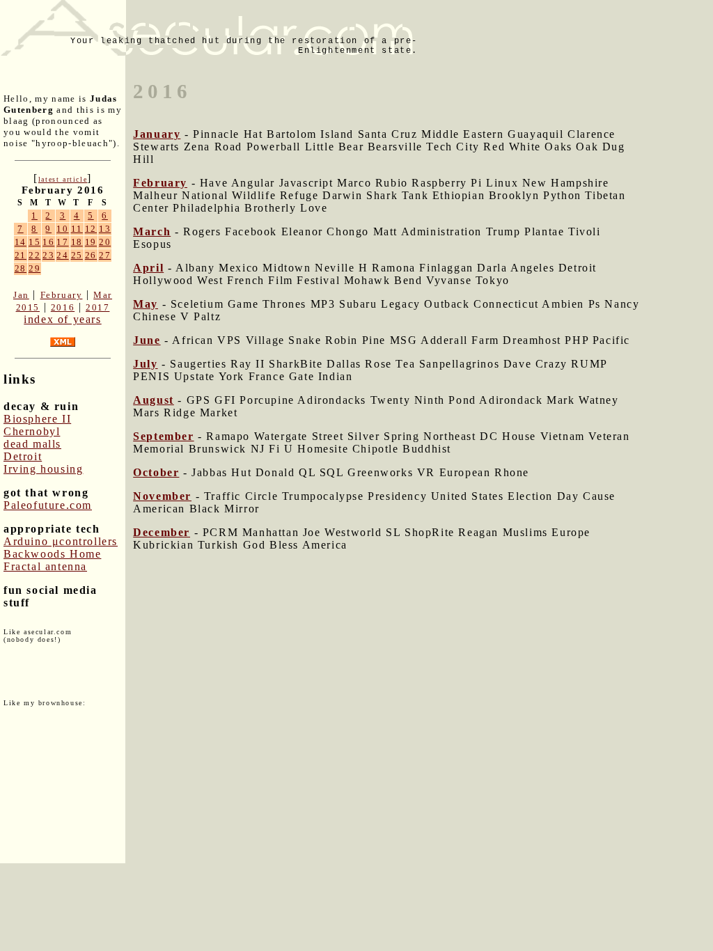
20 (105, 242)
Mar (102, 295)
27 (105, 255)
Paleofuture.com (47, 505)
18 (77, 242)
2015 (28, 307)
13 (105, 228)
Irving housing (43, 469)
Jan (21, 295)
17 (62, 242)
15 (34, 242)
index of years (62, 319)
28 (20, 268)
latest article (62, 179)
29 (34, 268)
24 (62, 255)
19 (91, 242)
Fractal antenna (45, 566)
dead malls (32, 444)
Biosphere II (37, 419)
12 (91, 228)
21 (20, 255)
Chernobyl (31, 431)
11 (77, 228)
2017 (97, 307)
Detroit (22, 456)
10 (62, 228)
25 (77, 255)
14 (20, 242)
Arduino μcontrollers (60, 541)
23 (48, 255)
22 (34, 255)
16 (48, 242)
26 (91, 255)
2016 (63, 307)
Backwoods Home (52, 554)
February (61, 295)
